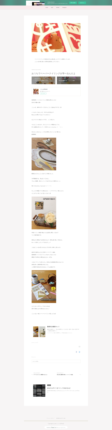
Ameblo (57, 7)
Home (47, 7)
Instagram (64, 7)
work (52, 7)
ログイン (82, 2)
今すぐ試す (73, 2)
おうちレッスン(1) (35, 342)
